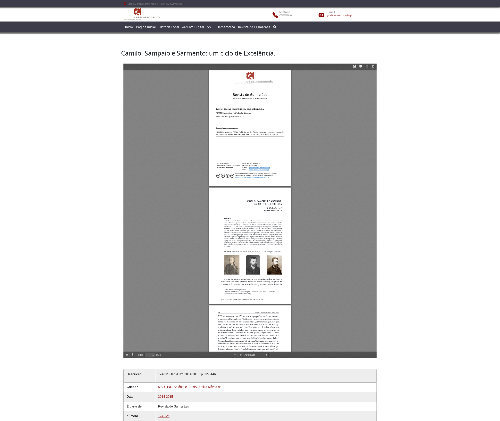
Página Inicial (146, 27)
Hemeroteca (226, 27)
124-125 (164, 416)
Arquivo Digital (193, 27)
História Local (169, 27)
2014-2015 (165, 396)
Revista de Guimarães (254, 27)
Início (129, 27)
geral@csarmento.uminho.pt (339, 15)
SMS (210, 27)
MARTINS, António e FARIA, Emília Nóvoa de (189, 387)
